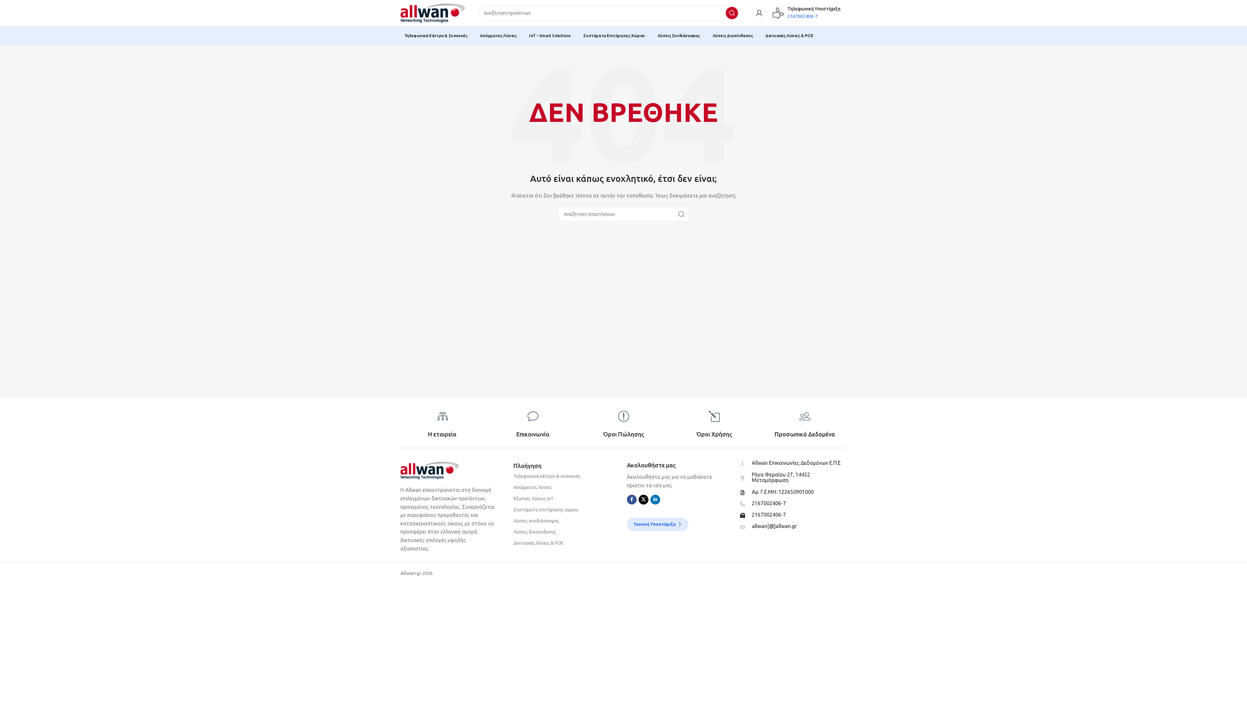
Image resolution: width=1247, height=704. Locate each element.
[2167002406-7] (742, 504)
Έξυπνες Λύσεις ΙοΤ (533, 498)
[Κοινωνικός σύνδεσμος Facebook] (632, 500)
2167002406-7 (769, 503)
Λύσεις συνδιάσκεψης (536, 520)
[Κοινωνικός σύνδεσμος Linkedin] (655, 500)
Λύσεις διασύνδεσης (534, 532)
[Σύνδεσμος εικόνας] (429, 470)
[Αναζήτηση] (732, 13)
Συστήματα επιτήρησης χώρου (545, 509)
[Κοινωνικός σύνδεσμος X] (643, 500)
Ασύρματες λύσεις (532, 487)
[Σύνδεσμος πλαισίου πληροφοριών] (806, 13)
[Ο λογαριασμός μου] (759, 13)
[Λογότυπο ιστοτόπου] (433, 12)
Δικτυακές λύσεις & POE (538, 543)
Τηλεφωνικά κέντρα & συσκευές (547, 476)
